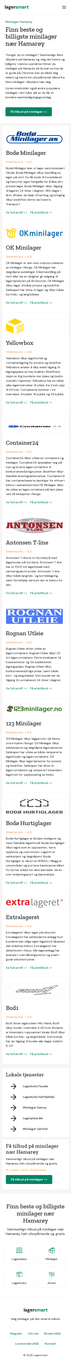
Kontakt (50, 1344)
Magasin (16, 1333)
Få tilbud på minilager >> (28, 112)
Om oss (33, 1333)
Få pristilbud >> (41, 212)
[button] (64, 7)
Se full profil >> (16, 212)
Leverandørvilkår (27, 1344)
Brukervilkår (52, 1333)
